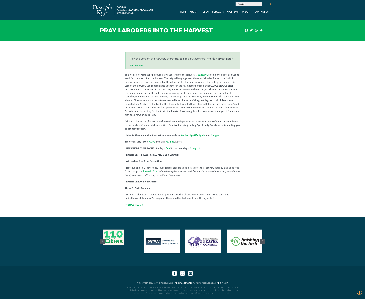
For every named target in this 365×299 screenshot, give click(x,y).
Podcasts (218, 12)
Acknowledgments (183, 283)
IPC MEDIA (223, 283)
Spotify (194, 135)
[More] (261, 30)
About (193, 12)
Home (183, 12)
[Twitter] (251, 30)
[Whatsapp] (256, 30)
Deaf (168, 148)
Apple (202, 135)
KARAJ (152, 141)
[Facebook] (246, 30)
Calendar (233, 12)
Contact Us (262, 12)
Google (215, 135)
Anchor (185, 135)
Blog (206, 12)
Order (245, 12)
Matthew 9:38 (136, 65)
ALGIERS (170, 141)
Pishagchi (194, 148)
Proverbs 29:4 (150, 171)
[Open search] (270, 4)
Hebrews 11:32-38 (134, 204)
